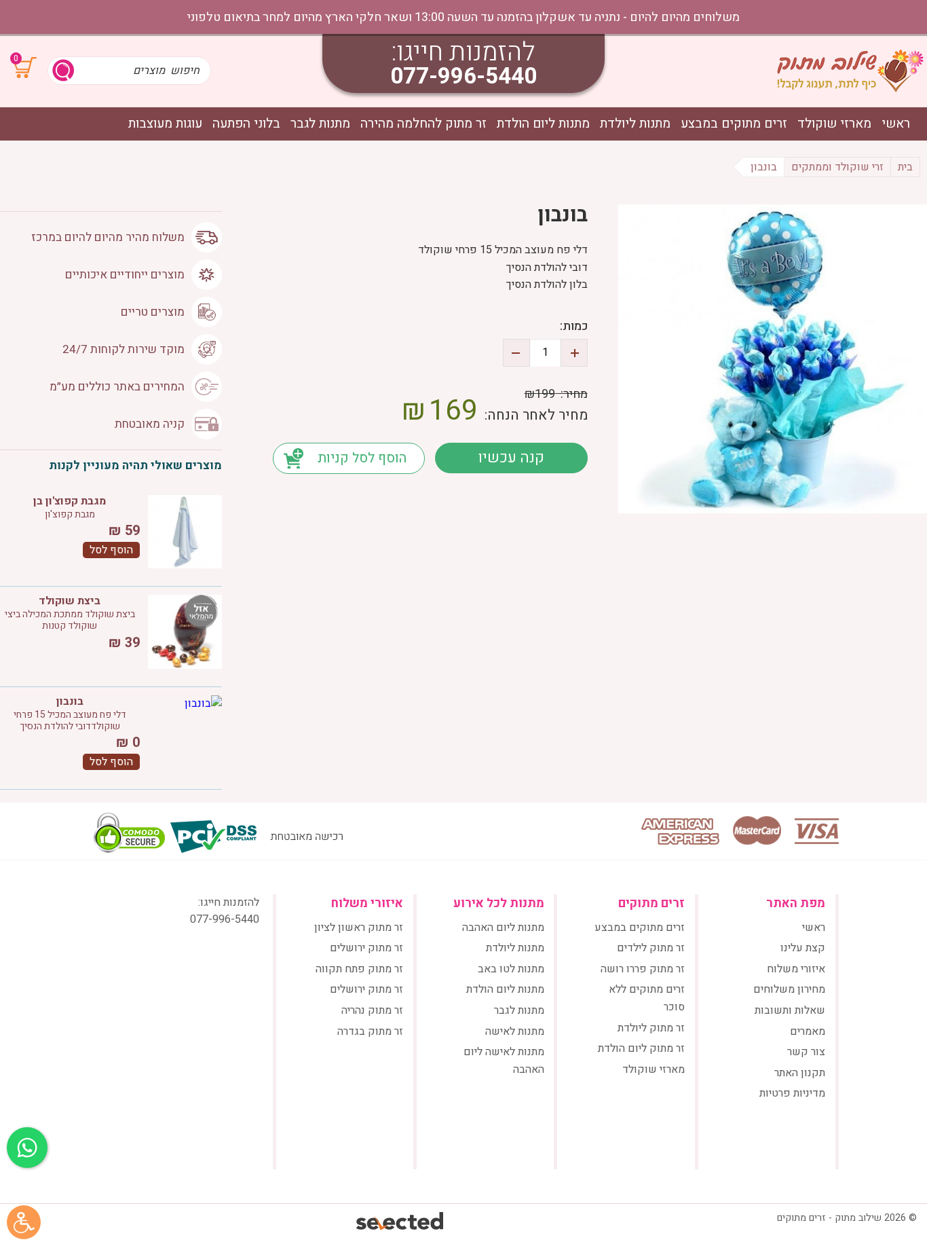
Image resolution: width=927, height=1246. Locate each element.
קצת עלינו (802, 948)
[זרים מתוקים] (850, 70)
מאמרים (807, 1031)
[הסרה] (516, 353)
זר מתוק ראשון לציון (358, 927)
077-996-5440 (463, 76)
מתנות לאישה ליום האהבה (503, 1061)
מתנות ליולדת (635, 124)
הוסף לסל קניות (362, 458)
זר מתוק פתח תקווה (359, 969)
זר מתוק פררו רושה (643, 969)
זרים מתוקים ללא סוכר (647, 998)
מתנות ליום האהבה (503, 927)
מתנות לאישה (514, 1031)
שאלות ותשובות (790, 1010)
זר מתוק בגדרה (370, 1031)
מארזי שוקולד (834, 124)
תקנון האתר (799, 1073)
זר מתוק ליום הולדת (641, 1048)
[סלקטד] (400, 1222)
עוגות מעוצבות (165, 124)
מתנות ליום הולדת (543, 124)
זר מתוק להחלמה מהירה (423, 124)
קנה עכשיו (511, 458)
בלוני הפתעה (246, 124)
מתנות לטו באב (511, 969)
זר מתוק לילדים (651, 948)
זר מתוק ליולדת (651, 1028)
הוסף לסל (111, 550)
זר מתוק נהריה (372, 1010)
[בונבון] (772, 358)
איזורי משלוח (796, 969)
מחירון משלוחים (789, 989)
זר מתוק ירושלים (366, 948)
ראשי (896, 124)
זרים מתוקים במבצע (734, 124)
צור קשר (806, 1052)
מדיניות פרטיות (792, 1093)
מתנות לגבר (320, 124)
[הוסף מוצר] (574, 353)
